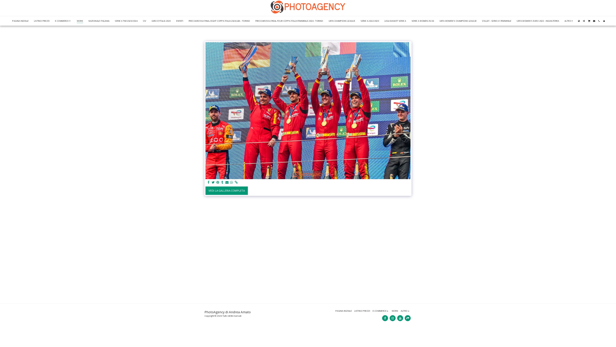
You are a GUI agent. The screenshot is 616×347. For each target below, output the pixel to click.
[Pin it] (217, 182)
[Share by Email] (227, 182)
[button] (584, 21)
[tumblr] (222, 182)
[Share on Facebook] (208, 182)
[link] (236, 182)
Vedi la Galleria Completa (227, 190)
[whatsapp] (231, 182)
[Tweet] (213, 182)
